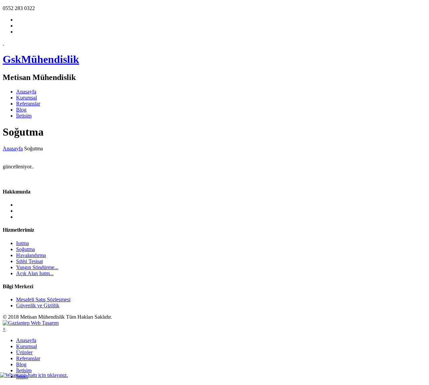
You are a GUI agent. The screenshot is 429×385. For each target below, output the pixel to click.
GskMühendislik (41, 59)
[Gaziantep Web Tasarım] (31, 323)
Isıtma (22, 243)
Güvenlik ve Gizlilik (37, 305)
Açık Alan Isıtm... (35, 273)
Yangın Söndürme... (37, 267)
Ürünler (24, 352)
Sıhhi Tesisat (29, 261)
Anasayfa (26, 91)
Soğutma (25, 249)
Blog (21, 109)
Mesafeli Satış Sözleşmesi (43, 299)
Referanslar (28, 103)
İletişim (24, 116)
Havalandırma (31, 255)
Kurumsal (26, 97)
